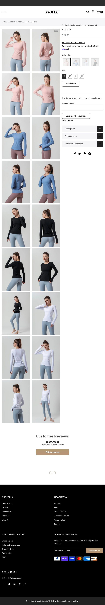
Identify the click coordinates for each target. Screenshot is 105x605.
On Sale (5, 507)
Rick (77, 601)
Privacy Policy (59, 520)
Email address (68, 103)
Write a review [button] (52, 452)
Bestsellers (6, 511)
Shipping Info (7, 541)
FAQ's (4, 557)
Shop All (5, 520)
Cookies (57, 524)
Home (4, 22)
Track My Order (8, 549)
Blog (55, 507)
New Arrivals (7, 503)
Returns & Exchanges (11, 545)
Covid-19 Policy (60, 511)
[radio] (66, 62)
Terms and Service (61, 516)
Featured (5, 516)
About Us (57, 503)
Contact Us (6, 553)
